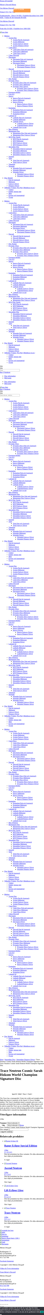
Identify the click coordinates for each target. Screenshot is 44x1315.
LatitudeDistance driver (25, 125)
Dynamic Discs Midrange (21, 84)
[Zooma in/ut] (1, 1304)
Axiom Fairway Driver (20, 44)
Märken (7, 36)
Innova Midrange (18, 100)
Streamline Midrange (20, 151)
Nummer (3, 1123)
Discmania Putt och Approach (23, 59)
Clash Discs (13, 48)
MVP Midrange (18, 141)
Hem (1, 1059)
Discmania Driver (19, 63)
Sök (1, 366)
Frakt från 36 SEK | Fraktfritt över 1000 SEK (15, 29)
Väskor (11, 190)
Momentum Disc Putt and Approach (25, 133)
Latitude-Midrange (19, 119)
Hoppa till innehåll (6, 1)
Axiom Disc (13, 38)
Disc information (10, 376)
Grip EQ (11, 94)
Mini (10, 193)
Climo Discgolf (14, 55)
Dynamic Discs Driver (20, 86)
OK (42, 1312)
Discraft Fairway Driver (21, 75)
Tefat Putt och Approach (21, 160)
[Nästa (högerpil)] (3, 1306)
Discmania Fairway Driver (26, 65)
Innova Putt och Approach (22, 98)
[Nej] (1, 1314)
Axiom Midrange (18, 42)
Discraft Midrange (19, 73)
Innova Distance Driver (25, 106)
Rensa (22, 1125)
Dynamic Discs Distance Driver (28, 90)
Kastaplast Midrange (20, 112)
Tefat (10, 158)
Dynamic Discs (14, 81)
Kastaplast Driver (19, 114)
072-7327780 (4, 1285)
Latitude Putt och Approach (22, 118)
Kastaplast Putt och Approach (23, 110)
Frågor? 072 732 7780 (7, 12)
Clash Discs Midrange (20, 51)
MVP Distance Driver (20, 145)
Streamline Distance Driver (22, 155)
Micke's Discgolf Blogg (8, 5)
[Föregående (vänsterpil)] (1, 1306)
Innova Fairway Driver (25, 104)
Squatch (11, 156)
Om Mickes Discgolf (7, 8)
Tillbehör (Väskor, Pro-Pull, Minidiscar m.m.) (19, 188)
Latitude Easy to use (19, 127)
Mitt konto (7, 378)
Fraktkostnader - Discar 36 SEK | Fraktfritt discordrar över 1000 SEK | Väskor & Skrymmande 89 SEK (21, 16)
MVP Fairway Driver (20, 143)
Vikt (3, 1125)
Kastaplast (12, 108)
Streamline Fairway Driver (22, 153)
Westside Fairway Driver (25, 174)
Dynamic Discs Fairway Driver (27, 88)
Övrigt (11, 197)
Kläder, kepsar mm (15, 191)
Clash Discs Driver (19, 53)
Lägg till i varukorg (6, 1132)
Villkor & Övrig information (9, 1268)
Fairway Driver (14, 184)
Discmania (12, 57)
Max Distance (13, 129)
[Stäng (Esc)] (7, 1304)
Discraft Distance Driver (21, 77)
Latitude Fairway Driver (25, 123)
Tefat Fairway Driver (20, 162)
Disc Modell (8, 178)
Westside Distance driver (25, 176)
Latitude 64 (12, 116)
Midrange (12, 182)
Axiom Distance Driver (21, 46)
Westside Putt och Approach (22, 168)
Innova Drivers (18, 102)
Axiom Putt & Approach (21, 40)
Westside (12, 166)
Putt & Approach (14, 180)
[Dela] (5, 1304)
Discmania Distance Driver (26, 67)
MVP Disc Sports (14, 137)
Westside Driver (18, 172)
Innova (11, 96)
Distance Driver (14, 186)
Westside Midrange (19, 170)
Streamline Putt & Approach (22, 149)
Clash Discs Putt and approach (23, 49)
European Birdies (14, 92)
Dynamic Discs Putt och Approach (24, 83)
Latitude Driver (18, 121)
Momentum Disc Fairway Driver (24, 135)
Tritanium (12, 164)
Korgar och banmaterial (16, 195)
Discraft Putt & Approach (21, 71)
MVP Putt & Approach (20, 139)
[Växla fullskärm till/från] (3, 1304)
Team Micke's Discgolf (8, 1272)
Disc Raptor (13, 79)
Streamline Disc (14, 147)
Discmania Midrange (20, 61)
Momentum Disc (14, 131)
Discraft (11, 69)
